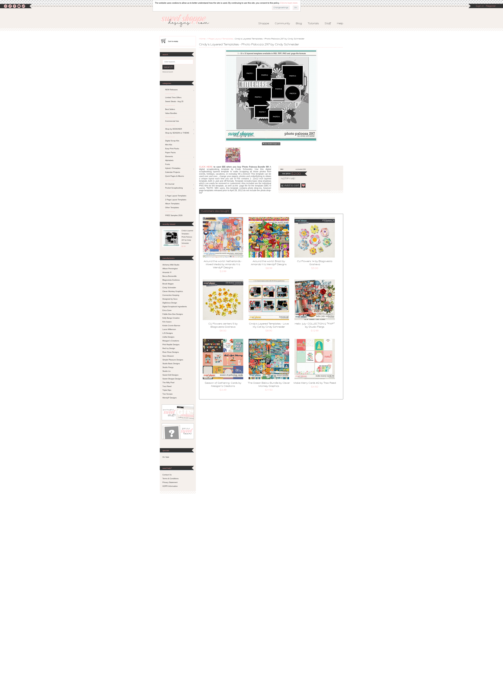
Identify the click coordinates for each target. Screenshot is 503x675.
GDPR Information (170, 486)
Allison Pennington (170, 268)
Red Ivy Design (168, 348)
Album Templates (172, 204)
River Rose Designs (170, 352)
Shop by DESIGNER (173, 129)
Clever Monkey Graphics (172, 291)
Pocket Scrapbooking (174, 188)
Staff (328, 23)
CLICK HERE (206, 167)
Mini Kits (168, 145)
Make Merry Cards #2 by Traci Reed (315, 383)
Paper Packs (170, 152)
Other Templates (172, 207)
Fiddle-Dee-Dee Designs (172, 314)
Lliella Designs (168, 337)
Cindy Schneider (169, 287)
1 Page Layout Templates (220, 39)
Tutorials (313, 23)
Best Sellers (170, 109)
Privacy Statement (169, 482)
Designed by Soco (169, 299)
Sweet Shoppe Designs (172, 379)
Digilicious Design (169, 303)
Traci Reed (166, 386)
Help (340, 23)
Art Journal (169, 184)
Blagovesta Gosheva (171, 280)
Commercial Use (172, 121)
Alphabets (169, 160)
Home (202, 39)
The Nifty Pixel (168, 382)
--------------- (170, 93)
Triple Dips (166, 390)
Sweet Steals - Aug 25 (174, 101)
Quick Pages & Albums (174, 176)
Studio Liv (166, 371)
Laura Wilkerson (169, 329)
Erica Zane (166, 310)
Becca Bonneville (169, 276)
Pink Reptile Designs (170, 344)
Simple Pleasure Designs (172, 360)
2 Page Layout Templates (175, 200)
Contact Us (167, 475)
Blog (299, 23)
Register (491, 6)
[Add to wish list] (303, 185)
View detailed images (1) (272, 143)
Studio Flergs (167, 367)
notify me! (286, 179)
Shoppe (263, 23)
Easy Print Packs (172, 148)
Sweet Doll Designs (170, 375)
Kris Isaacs (166, 322)
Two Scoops (167, 394)
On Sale (165, 457)
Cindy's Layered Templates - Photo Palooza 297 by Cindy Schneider (187, 237)
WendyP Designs (169, 398)
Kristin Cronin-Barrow (171, 325)
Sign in (480, 6)
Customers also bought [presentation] (215, 211)
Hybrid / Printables (172, 168)
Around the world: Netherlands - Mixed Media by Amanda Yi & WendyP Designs (223, 264)
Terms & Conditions (170, 478)
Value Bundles (171, 113)
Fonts (167, 164)
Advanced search (167, 72)
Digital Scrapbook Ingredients (174, 306)
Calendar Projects (172, 172)
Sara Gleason (168, 356)
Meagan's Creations (170, 341)
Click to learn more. (289, 3)
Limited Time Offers (173, 97)
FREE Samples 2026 (173, 215)
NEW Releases (171, 90)
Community (282, 23)
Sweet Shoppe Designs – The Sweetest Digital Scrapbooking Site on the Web (187, 20)
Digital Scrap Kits (172, 141)
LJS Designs (167, 333)
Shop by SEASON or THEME (177, 133)
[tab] (215, 211)
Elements (169, 156)
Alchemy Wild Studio (170, 265)
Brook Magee (168, 284)
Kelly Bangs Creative (171, 318)
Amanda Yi (166, 272)
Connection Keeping (170, 295)
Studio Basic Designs (171, 363)
